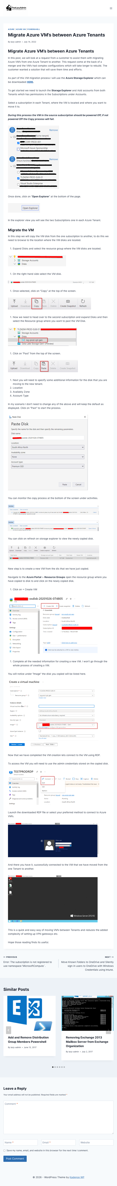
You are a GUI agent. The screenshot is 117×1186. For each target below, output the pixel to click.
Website (85, 1142)
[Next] (108, 1030)
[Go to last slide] (8, 1030)
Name (9, 1142)
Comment (11, 1103)
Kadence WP (77, 1177)
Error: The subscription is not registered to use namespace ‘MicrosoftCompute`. (27, 961)
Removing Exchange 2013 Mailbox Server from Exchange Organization (87, 1042)
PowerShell (33, 29)
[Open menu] (111, 8)
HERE (30, 82)
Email (47, 1142)
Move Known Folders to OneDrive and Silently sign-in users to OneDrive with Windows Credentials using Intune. (87, 963)
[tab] (53, 1067)
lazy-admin (16, 42)
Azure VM (21, 29)
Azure (11, 29)
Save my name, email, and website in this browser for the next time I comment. (47, 1150)
